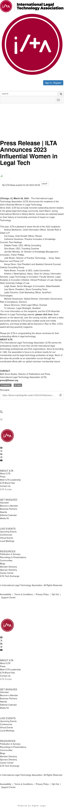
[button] (60, 395)
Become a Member (9, 505)
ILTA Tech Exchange (9, 576)
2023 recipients (53, 226)
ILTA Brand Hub (7, 482)
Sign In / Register (53, 82)
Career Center (7, 572)
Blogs (2, 563)
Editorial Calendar (8, 515)
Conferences (6, 534)
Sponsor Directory (8, 569)
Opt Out (55, 594)
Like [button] (43, 183)
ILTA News (10, 184)
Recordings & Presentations (13, 557)
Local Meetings (7, 540)
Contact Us (5, 485)
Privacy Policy (42, 594)
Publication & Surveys (10, 554)
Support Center (8, 597)
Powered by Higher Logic (32, 805)
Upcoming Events (8, 531)
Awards (3, 511)
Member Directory (8, 566)
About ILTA (5, 473)
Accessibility (5, 594)
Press (2, 476)
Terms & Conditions (23, 594)
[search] (61, 93)
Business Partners (8, 508)
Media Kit (4, 518)
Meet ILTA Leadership (10, 479)
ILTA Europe (6, 489)
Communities (6, 560)
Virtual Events (6, 537)
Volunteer (4, 502)
